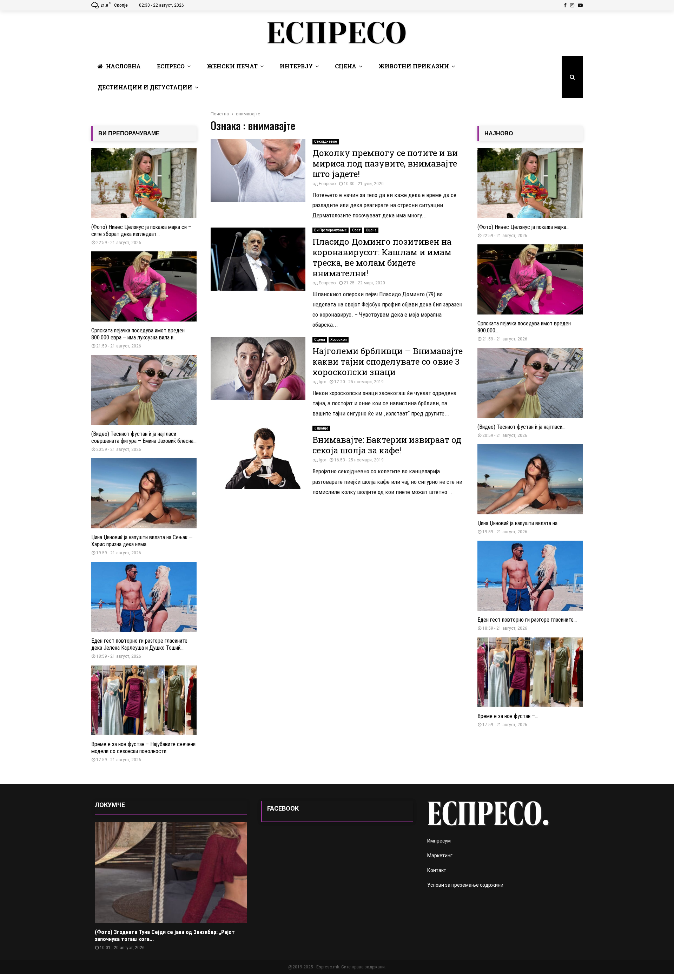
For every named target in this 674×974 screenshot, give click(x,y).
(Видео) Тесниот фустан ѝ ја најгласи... (521, 427)
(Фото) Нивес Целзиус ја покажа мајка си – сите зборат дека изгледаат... (141, 230)
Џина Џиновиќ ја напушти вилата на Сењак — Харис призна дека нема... (142, 541)
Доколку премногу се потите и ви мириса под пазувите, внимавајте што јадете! (385, 163)
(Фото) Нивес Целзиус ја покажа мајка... (523, 227)
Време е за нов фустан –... (507, 716)
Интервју (296, 66)
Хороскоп (338, 339)
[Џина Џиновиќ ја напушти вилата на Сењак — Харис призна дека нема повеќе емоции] (144, 493)
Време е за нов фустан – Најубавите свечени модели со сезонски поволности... (143, 748)
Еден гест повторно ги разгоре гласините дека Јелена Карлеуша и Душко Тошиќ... (139, 644)
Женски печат (232, 66)
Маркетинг (439, 855)
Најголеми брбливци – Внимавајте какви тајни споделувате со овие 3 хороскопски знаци (387, 361)
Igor (322, 381)
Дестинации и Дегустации (145, 87)
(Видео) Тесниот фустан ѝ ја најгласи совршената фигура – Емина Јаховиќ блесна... (144, 437)
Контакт (436, 870)
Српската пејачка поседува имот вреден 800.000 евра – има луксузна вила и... (138, 334)
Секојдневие (325, 141)
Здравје (321, 428)
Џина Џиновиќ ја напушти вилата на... (519, 523)
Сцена (345, 66)
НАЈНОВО (498, 133)
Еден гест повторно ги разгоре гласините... (527, 619)
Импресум (439, 841)
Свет (356, 230)
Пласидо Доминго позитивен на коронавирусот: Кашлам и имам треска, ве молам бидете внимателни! (381, 257)
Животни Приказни (413, 66)
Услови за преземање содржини (465, 885)
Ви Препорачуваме (330, 230)
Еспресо (171, 66)
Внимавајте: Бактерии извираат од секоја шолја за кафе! (386, 445)
